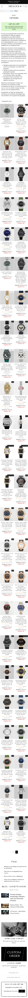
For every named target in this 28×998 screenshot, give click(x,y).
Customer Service (13, 977)
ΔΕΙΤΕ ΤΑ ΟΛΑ (14, 889)
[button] (21, 6)
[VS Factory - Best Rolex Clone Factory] (5, 912)
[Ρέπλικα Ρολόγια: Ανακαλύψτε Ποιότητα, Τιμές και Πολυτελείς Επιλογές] (5, 895)
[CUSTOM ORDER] (14, 954)
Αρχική (11, 11)
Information (13, 972)
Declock (14, 6)
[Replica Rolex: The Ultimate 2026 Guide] (5, 906)
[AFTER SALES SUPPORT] (14, 929)
